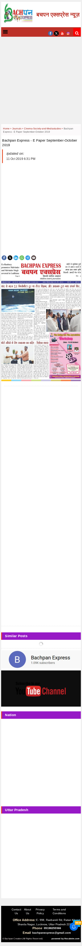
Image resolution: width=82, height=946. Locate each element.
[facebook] (50, 33)
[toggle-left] (12, 32)
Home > (7, 128)
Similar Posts (16, 636)
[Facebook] (4, 257)
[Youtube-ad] (41, 688)
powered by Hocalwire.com (65, 938)
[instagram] (68, 33)
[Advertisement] (41, 83)
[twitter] (56, 33)
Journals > (18, 128)
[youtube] (62, 33)
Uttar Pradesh (16, 810)
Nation (10, 715)
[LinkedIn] (16, 257)
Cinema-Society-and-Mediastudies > (44, 128)
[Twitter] (10, 257)
